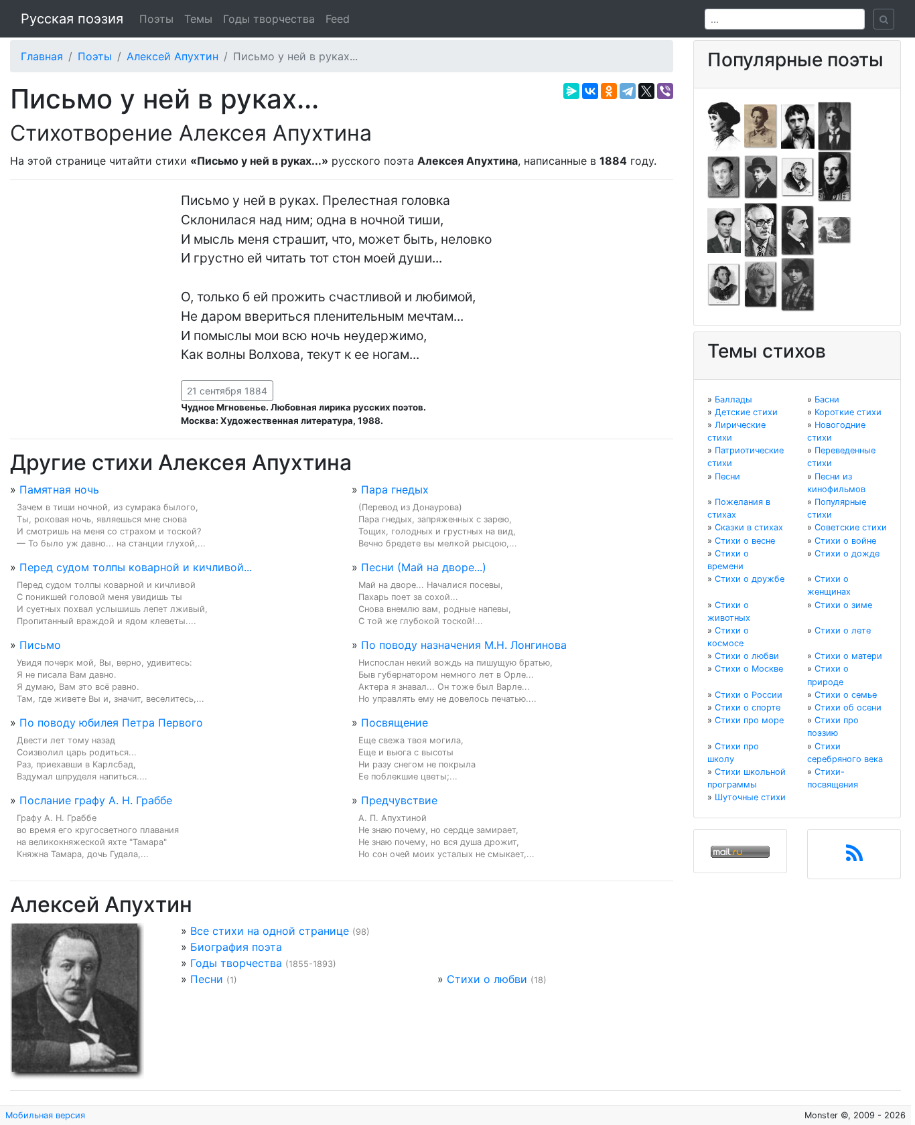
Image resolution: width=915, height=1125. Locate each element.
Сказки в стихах (749, 527)
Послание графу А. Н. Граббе (95, 800)
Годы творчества (269, 18)
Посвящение (394, 722)
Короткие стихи (848, 412)
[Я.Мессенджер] (571, 91)
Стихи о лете (843, 630)
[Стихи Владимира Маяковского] (724, 229)
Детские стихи (746, 412)
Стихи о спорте (747, 707)
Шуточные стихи (750, 797)
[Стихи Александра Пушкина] (724, 284)
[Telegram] (628, 91)
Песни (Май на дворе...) (423, 567)
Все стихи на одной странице (269, 930)
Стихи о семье (846, 695)
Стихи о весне (745, 541)
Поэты (156, 18)
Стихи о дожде (847, 553)
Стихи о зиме (843, 605)
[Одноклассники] (609, 91)
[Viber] (665, 91)
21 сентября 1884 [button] (227, 390)
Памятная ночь (59, 489)
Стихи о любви (487, 979)
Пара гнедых (395, 489)
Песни (206, 979)
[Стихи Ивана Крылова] (798, 176)
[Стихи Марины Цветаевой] (798, 284)
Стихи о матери (848, 656)
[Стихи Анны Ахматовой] (724, 125)
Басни (827, 399)
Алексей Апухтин (172, 56)
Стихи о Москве (749, 669)
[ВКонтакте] (590, 91)
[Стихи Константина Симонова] (761, 284)
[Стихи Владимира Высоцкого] (798, 125)
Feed (338, 18)
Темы (198, 18)
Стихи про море (749, 720)
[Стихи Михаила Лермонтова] (834, 176)
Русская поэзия (72, 19)
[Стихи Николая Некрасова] (798, 229)
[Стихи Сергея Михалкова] (761, 229)
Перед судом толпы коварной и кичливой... (135, 567)
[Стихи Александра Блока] (761, 125)
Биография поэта (236, 947)
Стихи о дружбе (749, 579)
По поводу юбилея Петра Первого (111, 722)
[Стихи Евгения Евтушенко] (724, 176)
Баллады (733, 399)
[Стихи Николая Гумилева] (834, 125)
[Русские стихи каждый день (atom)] (854, 857)
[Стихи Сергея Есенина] (761, 176)
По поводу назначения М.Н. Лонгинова (464, 645)
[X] (646, 91)
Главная (42, 56)
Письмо (40, 645)
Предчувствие (399, 800)
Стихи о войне (845, 541)
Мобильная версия (45, 1115)
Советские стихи (851, 527)
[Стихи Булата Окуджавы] (834, 229)
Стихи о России (748, 695)
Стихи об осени (848, 707)
